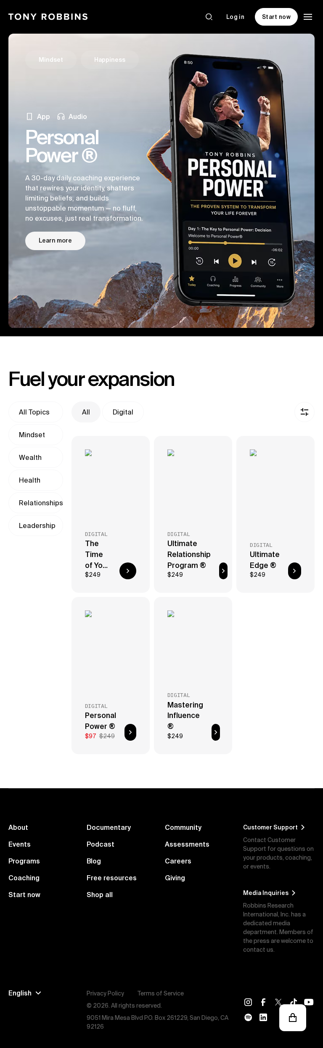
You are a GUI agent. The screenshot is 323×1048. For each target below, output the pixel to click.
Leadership (37, 525)
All (86, 412)
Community (183, 827)
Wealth (30, 457)
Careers (178, 861)
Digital (123, 412)
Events (19, 844)
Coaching (24, 878)
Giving (175, 878)
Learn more (55, 240)
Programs (24, 861)
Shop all (100, 894)
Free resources (112, 878)
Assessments (187, 844)
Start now (24, 894)
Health (29, 480)
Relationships (41, 503)
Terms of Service (161, 993)
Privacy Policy (105, 993)
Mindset (32, 434)
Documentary (109, 827)
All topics (34, 412)
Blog (94, 861)
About (18, 827)
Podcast (100, 844)
